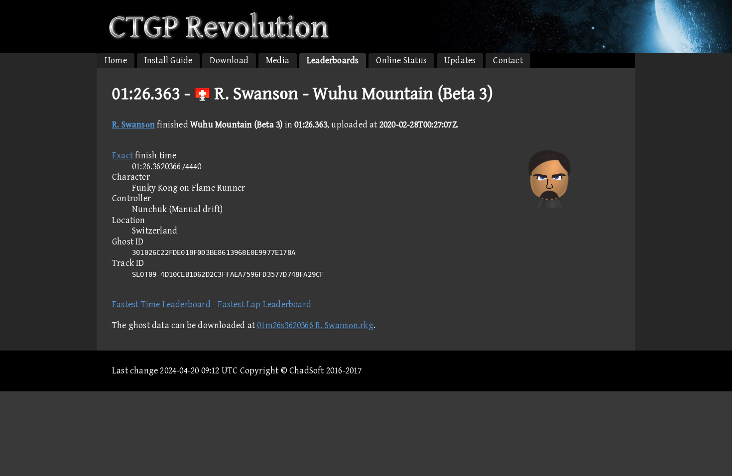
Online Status (401, 60)
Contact (507, 60)
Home (116, 60)
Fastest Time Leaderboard (161, 304)
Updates (460, 60)
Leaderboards (333, 60)
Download (229, 60)
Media (277, 60)
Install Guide (168, 60)
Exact (122, 155)
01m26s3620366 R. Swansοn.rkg (315, 325)
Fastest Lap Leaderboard (264, 304)
